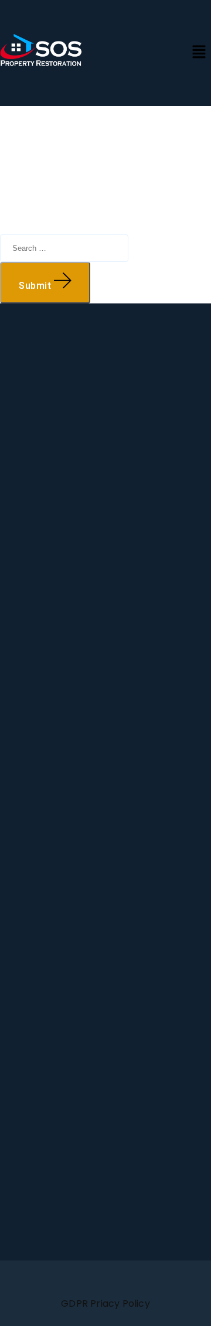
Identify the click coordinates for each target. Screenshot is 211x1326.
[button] (199, 52)
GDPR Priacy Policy (105, 1303)
